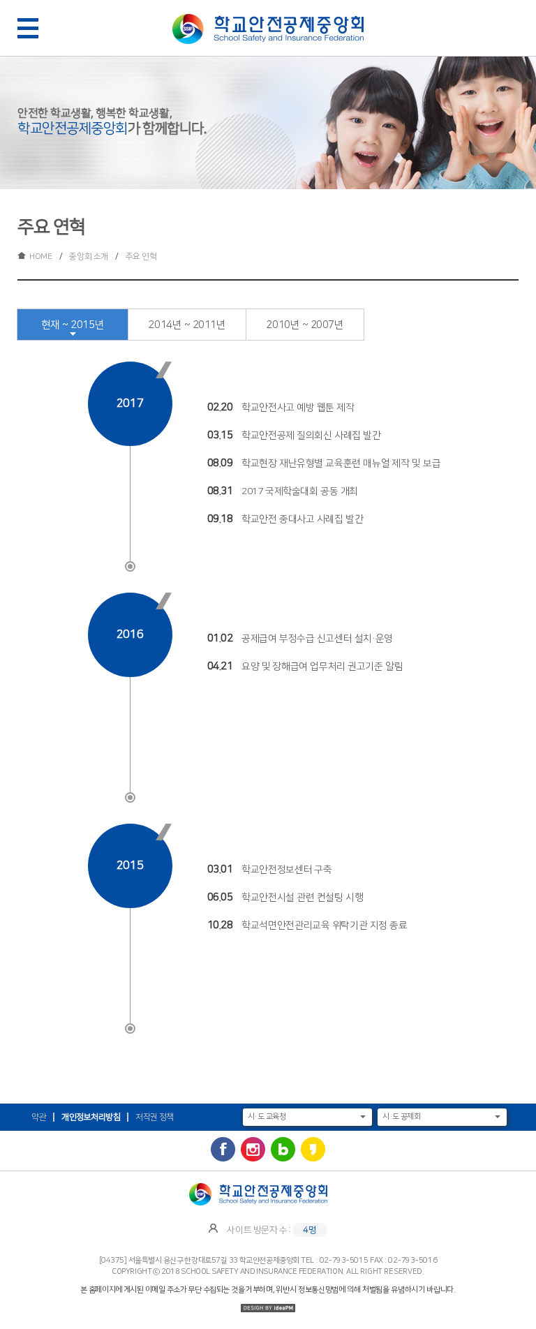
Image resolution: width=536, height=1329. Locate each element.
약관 (38, 1117)
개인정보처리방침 (90, 1117)
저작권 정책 (154, 1117)
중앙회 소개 (88, 256)
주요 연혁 (141, 256)
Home (40, 256)
